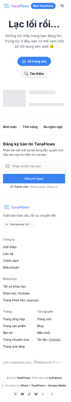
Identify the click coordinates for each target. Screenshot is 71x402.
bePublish (55, 377)
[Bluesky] (36, 394)
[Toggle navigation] (62, 6)
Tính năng (30, 127)
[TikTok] (29, 394)
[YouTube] (22, 394)
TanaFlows (23, 377)
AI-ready (10, 385)
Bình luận (10, 127)
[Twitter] (15, 394)
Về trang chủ (36, 61)
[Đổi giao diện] (52, 394)
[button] (19, 224)
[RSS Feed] (42, 394)
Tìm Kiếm (37, 74)
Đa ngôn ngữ (53, 127)
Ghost (24, 385)
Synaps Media (57, 385)
